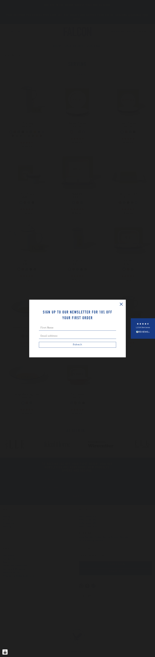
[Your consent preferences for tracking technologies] (5, 652)
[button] (143, 328)
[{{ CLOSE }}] (121, 304)
